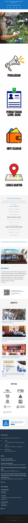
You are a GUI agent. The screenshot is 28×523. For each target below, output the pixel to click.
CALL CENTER (14, 206)
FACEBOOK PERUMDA (14, 198)
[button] (2, 27)
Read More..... (4, 282)
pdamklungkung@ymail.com (14, 5)
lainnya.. (3, 445)
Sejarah (5, 268)
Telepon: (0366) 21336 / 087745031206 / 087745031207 (14, 2)
